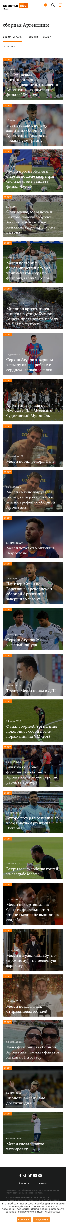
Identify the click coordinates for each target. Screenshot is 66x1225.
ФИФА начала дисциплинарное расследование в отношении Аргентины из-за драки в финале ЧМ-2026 (33, 85)
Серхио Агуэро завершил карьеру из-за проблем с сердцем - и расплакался (29, 365)
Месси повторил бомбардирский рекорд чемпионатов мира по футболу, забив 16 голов (28, 270)
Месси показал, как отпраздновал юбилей (27, 1009)
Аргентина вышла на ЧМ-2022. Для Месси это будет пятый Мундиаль (29, 411)
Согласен (23, 1219)
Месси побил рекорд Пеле (30, 462)
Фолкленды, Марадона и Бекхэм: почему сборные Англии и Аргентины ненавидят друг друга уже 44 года (30, 222)
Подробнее (41, 1219)
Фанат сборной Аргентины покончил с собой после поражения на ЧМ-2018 (31, 732)
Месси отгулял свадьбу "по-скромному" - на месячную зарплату (31, 961)
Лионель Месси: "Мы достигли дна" (25, 1100)
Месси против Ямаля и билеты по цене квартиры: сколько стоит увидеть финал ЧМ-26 (30, 179)
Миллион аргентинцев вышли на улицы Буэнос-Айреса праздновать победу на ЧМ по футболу (32, 316)
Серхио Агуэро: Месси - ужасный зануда (28, 642)
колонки (9, 46)
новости (32, 37)
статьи (47, 37)
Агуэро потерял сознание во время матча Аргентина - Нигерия (32, 823)
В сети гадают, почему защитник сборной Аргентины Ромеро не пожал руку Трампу (26, 133)
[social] (20, 1175)
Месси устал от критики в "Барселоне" (30, 550)
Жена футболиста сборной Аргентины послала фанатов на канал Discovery (33, 1052)
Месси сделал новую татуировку (25, 1146)
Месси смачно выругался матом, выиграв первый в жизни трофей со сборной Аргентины (30, 499)
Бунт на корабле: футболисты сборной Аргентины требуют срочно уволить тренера (32, 774)
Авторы (43, 1183)
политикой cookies (48, 1212)
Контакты (23, 1183)
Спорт (7, 59)
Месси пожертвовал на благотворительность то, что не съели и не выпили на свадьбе (32, 912)
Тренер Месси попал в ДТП (31, 691)
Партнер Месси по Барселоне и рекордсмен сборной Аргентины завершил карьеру (29, 591)
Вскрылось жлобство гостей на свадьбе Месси (32, 871)
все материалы (12, 37)
